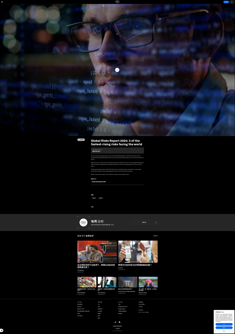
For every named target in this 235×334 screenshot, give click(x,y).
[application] (117, 70)
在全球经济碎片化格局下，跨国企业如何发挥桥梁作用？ (96, 266)
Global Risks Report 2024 (99, 181)
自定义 (224, 330)
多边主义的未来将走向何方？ (125, 289)
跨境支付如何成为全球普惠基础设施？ (135, 265)
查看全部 (155, 235)
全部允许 (224, 327)
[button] (117, 70)
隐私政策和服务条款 (117, 326)
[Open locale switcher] (1, 330)
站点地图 (117, 328)
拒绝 (224, 324)
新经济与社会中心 (96, 151)
